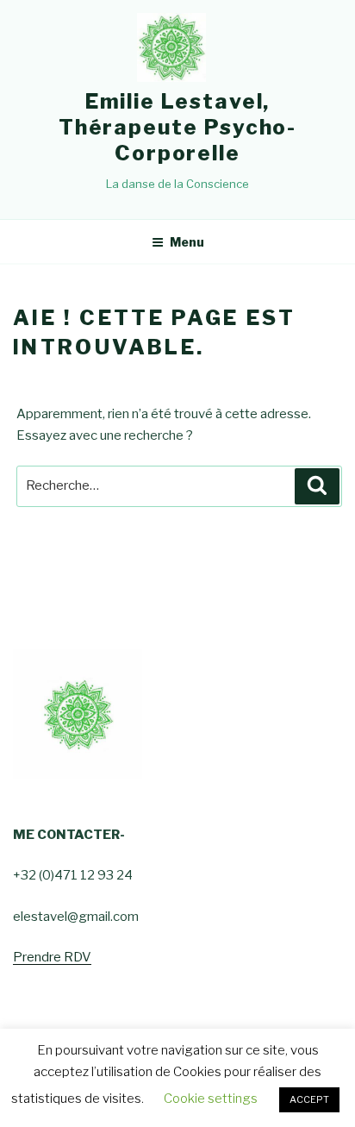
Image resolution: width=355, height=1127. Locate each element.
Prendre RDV (52, 957)
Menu (187, 242)
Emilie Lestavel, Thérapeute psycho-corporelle (178, 127)
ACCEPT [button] (309, 1099)
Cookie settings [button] (211, 1098)
